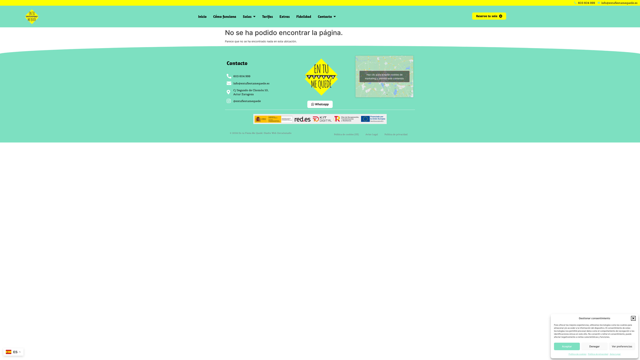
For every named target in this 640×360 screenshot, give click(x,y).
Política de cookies (577, 354)
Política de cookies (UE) (346, 134)
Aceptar (567, 346)
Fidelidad (303, 16)
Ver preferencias (622, 346)
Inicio (202, 16)
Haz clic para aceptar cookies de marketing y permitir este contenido (384, 76)
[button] (633, 318)
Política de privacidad (598, 354)
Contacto (325, 16)
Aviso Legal (615, 354)
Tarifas (267, 16)
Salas (247, 16)
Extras (285, 16)
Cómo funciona (224, 16)
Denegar (594, 346)
